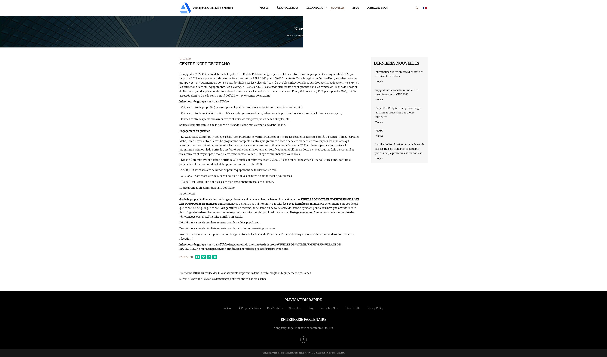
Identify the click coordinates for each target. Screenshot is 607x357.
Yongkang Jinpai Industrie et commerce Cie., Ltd (303, 327)
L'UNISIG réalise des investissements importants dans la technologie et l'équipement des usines (252, 273)
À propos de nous (288, 7)
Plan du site (353, 308)
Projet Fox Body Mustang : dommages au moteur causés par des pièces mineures (398, 112)
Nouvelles (338, 7)
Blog (356, 7)
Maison (264, 7)
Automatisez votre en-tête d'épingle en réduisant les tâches (399, 74)
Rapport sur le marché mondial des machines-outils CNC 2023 (396, 92)
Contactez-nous (377, 7)
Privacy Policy (375, 308)
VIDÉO (379, 130)
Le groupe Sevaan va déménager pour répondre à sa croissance (228, 278)
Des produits (315, 7)
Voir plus (379, 81)
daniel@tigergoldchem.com (332, 353)
